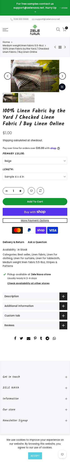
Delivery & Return (13, 242)
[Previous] (7, 76)
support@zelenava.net (47, 19)
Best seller (24, 254)
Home (6, 42)
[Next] (62, 76)
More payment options (35, 220)
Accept (35, 455)
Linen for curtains (24, 258)
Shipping (8, 140)
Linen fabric (39, 254)
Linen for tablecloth (47, 258)
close (7, 7)
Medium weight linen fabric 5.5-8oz (23, 45)
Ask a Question (37, 242)
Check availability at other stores (28, 283)
